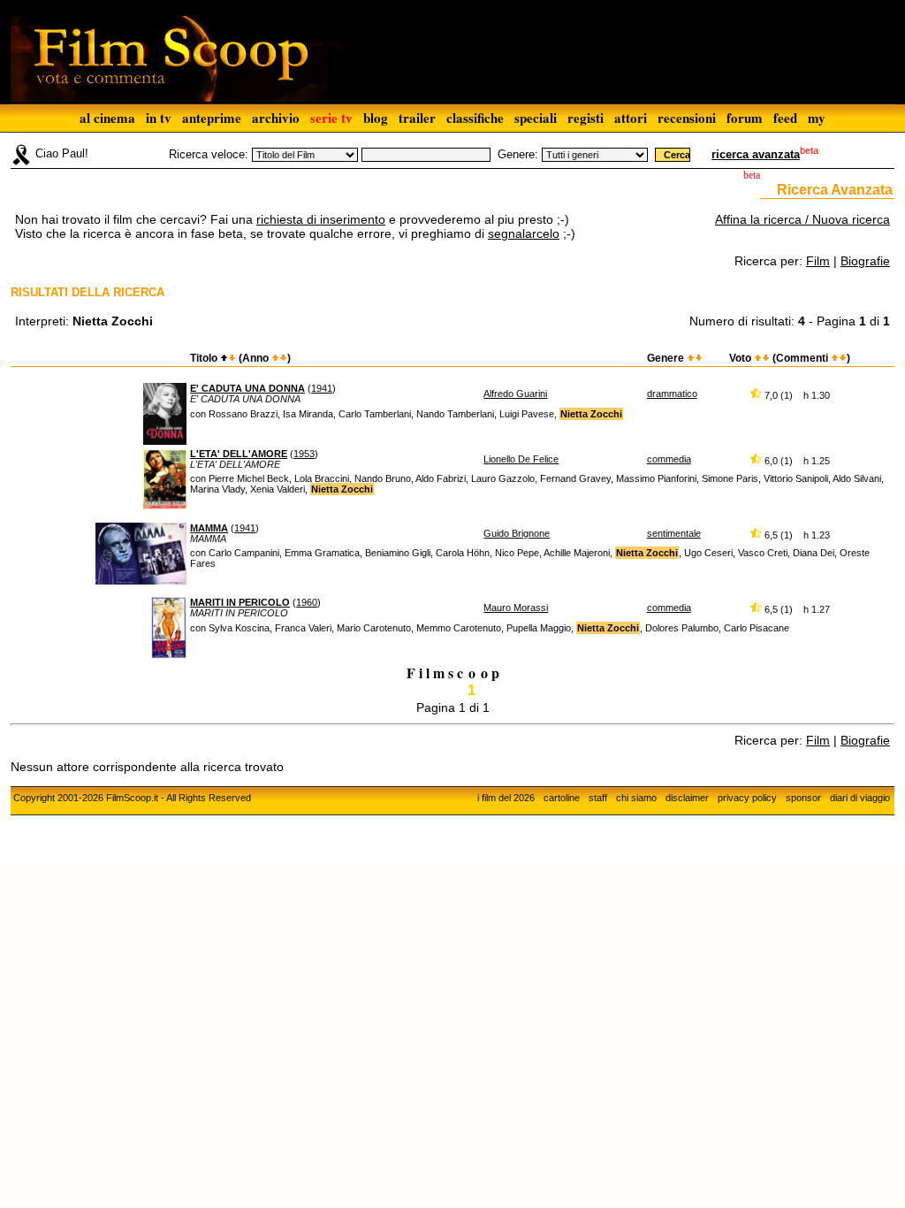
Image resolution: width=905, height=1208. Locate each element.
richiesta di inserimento (320, 219)
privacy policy (747, 797)
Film (818, 261)
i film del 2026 (506, 797)
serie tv (331, 117)
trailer (417, 117)
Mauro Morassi (515, 607)
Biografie (865, 261)
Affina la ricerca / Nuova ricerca (802, 219)
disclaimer (687, 797)
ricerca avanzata (755, 154)
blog (375, 117)
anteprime (211, 117)
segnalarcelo (523, 233)
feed (785, 117)
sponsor (803, 797)
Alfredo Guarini (515, 393)
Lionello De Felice (521, 459)
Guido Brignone (516, 533)
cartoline (562, 797)
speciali (535, 117)
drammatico (672, 393)
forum (744, 117)
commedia (669, 459)
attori (630, 117)
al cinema (107, 117)
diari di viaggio (860, 797)
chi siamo (636, 797)
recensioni (687, 117)
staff (598, 797)
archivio (276, 117)
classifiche (475, 117)
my (816, 117)
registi (585, 117)
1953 (304, 453)
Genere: (518, 154)
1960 (306, 602)
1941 (321, 388)
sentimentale (674, 533)
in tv (158, 117)
